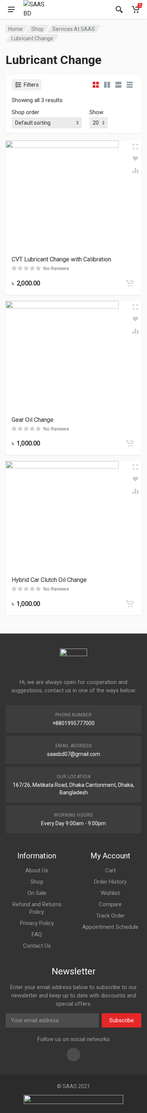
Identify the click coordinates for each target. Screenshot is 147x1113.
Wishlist (110, 893)
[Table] (129, 84)
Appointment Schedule (110, 927)
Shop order (25, 112)
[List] (118, 84)
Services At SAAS (73, 29)
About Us (36, 870)
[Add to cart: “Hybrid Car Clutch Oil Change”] (129, 604)
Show (96, 112)
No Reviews (56, 268)
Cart (110, 870)
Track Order (110, 915)
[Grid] (95, 84)
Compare (110, 904)
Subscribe (121, 1020)
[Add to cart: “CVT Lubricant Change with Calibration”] (129, 283)
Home (15, 29)
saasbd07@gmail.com (73, 754)
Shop (37, 29)
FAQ (37, 934)
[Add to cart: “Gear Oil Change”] (129, 443)
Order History (110, 881)
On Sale (37, 893)
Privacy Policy (37, 923)
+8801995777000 (73, 723)
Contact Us (37, 945)
